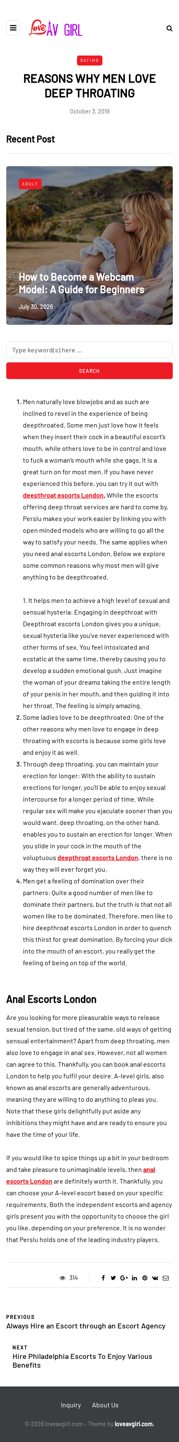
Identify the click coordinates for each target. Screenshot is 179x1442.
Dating (89, 60)
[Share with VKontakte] (155, 1278)
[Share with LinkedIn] (134, 1278)
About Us (105, 1405)
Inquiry (71, 1405)
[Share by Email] (165, 1278)
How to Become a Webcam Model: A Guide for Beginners (81, 283)
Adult (30, 183)
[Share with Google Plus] (124, 1278)
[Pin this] (144, 1278)
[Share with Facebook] (103, 1278)
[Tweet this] (113, 1278)
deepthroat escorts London (63, 495)
